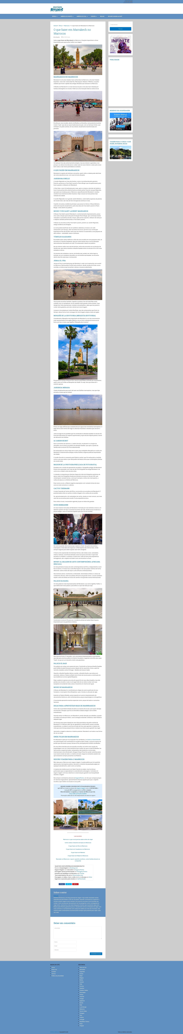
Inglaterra (82, 1000)
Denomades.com (78, 875)
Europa (93, 16)
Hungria (82, 998)
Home (53, 967)
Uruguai (82, 1025)
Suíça (81, 1023)
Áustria (81, 973)
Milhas (102, 16)
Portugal (82, 1019)
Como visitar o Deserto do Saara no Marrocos (78, 842)
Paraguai (82, 1013)
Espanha (82, 988)
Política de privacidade (58, 975)
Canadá (82, 982)
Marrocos (82, 1009)
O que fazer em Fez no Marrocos (77, 846)
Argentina (82, 971)
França (81, 994)
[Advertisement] (120, 83)
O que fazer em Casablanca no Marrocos (78, 849)
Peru (81, 1015)
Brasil (81, 975)
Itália (81, 1005)
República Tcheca (84, 1021)
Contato (54, 971)
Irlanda (81, 1003)
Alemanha (82, 969)
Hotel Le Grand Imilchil (93, 739)
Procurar (121, 28)
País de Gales (83, 1011)
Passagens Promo (82, 871)
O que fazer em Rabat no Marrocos (78, 855)
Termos (54, 973)
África (54, 16)
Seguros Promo (79, 869)
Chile (81, 984)
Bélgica (82, 978)
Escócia (82, 986)
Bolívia (81, 980)
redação (57, 37)
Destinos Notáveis (54, 1032)
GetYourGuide (81, 879)
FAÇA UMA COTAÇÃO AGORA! (78, 793)
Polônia (82, 1017)
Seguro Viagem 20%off (115, 16)
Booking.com (74, 868)
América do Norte (66, 16)
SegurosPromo (79, 778)
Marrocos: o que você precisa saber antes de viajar (78, 839)
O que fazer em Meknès (78, 852)
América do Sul (81, 16)
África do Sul (83, 967)
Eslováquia (82, 992)
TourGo (82, 873)
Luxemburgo (83, 1007)
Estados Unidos (84, 990)
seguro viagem (81, 788)
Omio (90, 877)
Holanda (82, 996)
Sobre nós (54, 969)
